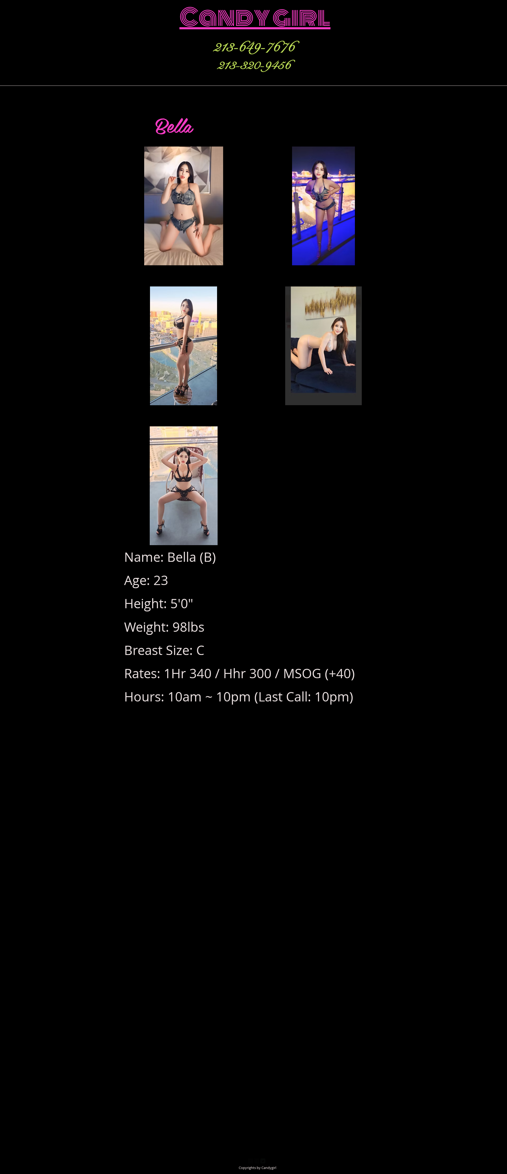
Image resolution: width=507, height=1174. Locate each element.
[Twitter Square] (262, 1160)
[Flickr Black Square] (256, 1160)
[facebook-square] (250, 1160)
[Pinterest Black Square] (268, 1160)
